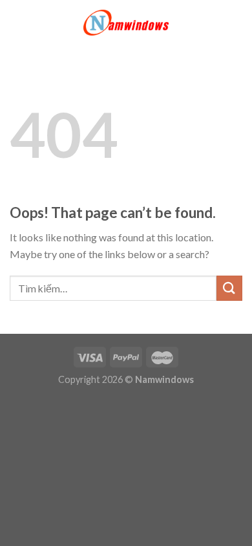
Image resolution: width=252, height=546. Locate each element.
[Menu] (17, 22)
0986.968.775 (194, 450)
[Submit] (229, 288)
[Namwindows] (126, 22)
